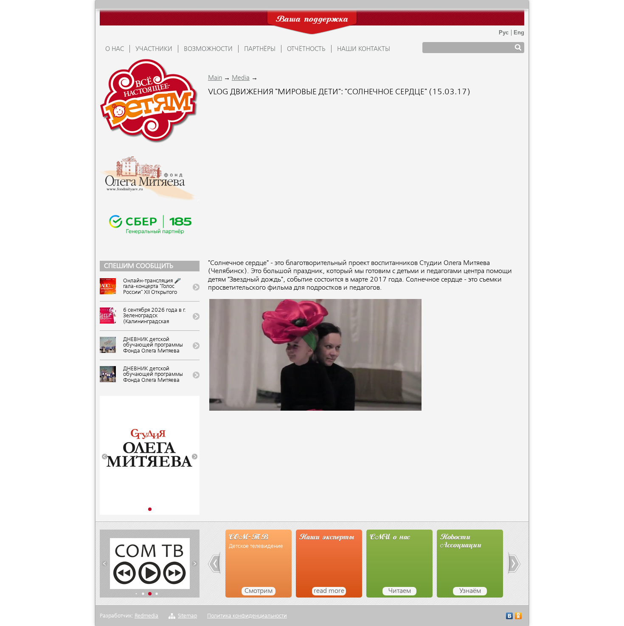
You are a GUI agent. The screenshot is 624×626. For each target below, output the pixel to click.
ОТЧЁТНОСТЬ (306, 49)
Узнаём (470, 591)
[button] (104, 457)
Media (241, 78)
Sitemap (187, 616)
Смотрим (259, 591)
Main (215, 78)
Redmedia (146, 616)
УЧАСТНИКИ (153, 49)
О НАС (114, 49)
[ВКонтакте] (509, 616)
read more (329, 591)
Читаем (399, 591)
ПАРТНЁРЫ (259, 49)
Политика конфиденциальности (247, 616)
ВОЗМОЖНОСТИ (208, 49)
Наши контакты (363, 49)
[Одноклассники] (518, 616)
